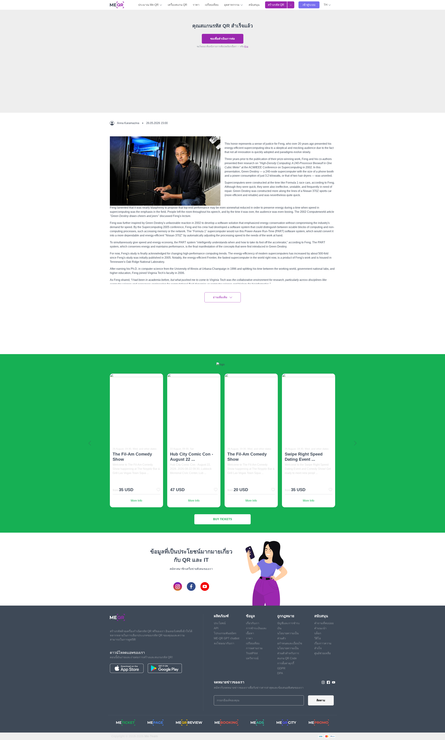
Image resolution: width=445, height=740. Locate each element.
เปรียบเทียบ (212, 4)
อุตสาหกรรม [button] (232, 4)
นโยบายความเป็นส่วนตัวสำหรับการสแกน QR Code (288, 653)
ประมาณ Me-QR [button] (148, 4)
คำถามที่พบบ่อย (324, 623)
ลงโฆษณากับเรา (224, 643)
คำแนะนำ (320, 628)
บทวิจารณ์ (252, 658)
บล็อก (317, 633)
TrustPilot (252, 653)
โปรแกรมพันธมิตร (225, 633)
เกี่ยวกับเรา (252, 623)
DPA (280, 673)
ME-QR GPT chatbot (226, 638)
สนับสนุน (254, 4)
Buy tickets (222, 519)
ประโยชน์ (220, 623)
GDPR (281, 668)
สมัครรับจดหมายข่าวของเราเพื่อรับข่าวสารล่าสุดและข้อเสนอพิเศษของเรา (259, 687)
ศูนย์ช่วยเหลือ (322, 653)
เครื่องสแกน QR (177, 4)
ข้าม (246, 46)
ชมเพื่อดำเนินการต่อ (222, 38)
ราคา (196, 4)
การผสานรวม (254, 648)
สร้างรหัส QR (276, 4)
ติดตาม (321, 700)
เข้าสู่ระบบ (309, 4)
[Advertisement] (222, 88)
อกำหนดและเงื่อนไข (289, 643)
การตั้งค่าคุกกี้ (285, 663)
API (216, 628)
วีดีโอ (317, 638)
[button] (327, 4)
